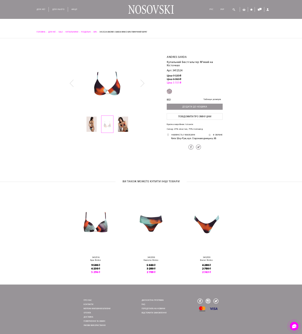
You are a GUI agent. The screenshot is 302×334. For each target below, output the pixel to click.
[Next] (143, 83)
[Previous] (72, 83)
